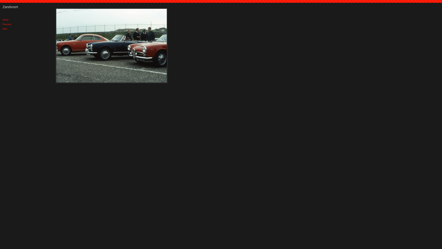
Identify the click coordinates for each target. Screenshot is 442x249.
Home (5, 20)
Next (5, 28)
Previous (7, 24)
